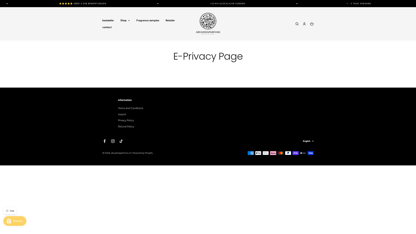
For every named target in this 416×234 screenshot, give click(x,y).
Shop (123, 20)
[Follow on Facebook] (104, 141)
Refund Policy (126, 126)
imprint (122, 114)
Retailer (170, 20)
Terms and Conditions (130, 108)
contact (107, 27)
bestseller (108, 20)
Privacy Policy (126, 120)
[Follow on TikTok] (121, 141)
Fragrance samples (147, 20)
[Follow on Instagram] (113, 141)
